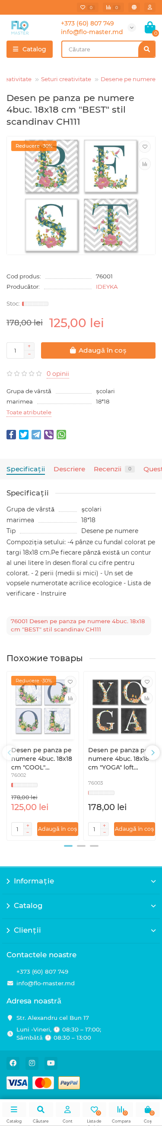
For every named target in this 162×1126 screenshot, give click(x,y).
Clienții (27, 930)
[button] (68, 846)
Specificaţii (25, 469)
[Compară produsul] (145, 164)
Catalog (28, 905)
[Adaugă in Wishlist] (145, 147)
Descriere (69, 469)
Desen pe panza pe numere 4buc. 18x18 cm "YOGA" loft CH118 (118, 759)
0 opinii (58, 374)
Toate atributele (28, 412)
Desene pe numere (128, 79)
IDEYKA (107, 286)
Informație (34, 881)
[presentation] (9, 752)
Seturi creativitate (66, 79)
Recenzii (112, 469)
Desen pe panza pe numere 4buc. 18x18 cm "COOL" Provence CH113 (41, 759)
